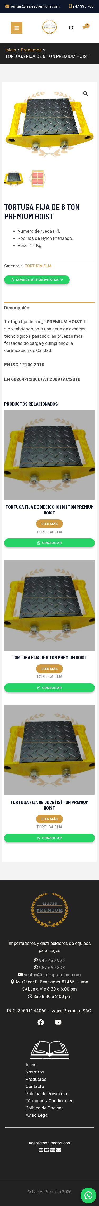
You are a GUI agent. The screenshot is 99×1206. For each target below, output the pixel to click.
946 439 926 (52, 960)
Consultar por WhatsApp (39, 280)
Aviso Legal (37, 1115)
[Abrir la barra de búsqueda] (71, 28)
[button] (85, 93)
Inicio (31, 1064)
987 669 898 (52, 967)
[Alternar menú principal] (16, 28)
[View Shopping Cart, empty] (83, 28)
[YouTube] (58, 1022)
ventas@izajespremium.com (52, 974)
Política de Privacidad (47, 1093)
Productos (36, 1079)
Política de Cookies (45, 1107)
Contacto (35, 1086)
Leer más (49, 524)
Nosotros (35, 1071)
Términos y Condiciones (49, 1100)
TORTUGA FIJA (38, 266)
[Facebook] (40, 1022)
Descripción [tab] (16, 307)
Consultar (51, 543)
